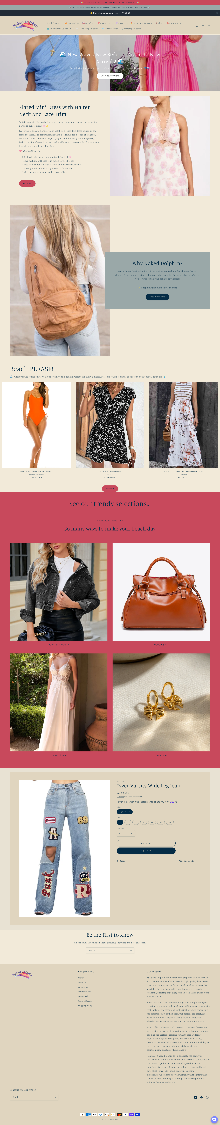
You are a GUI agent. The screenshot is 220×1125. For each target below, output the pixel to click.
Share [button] (122, 861)
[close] (217, 13)
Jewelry (160, 755)
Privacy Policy (84, 992)
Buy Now (27, 183)
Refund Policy (84, 996)
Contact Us (83, 987)
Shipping (120, 797)
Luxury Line (57, 755)
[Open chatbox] (214, 1119)
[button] (105, 23)
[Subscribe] (131, 950)
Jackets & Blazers (57, 644)
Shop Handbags (157, 296)
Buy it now (146, 850)
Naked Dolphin (113, 1119)
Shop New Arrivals (110, 76)
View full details (186, 861)
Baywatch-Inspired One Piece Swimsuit (36, 471)
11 (152, 822)
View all (110, 488)
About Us (82, 982)
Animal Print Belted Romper (110, 471)
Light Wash (125, 812)
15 (170, 822)
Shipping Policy (85, 1005)
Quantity (120, 828)
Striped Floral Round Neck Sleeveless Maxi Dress (183, 471)
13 (161, 822)
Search (81, 978)
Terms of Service (85, 1001)
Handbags (160, 644)
